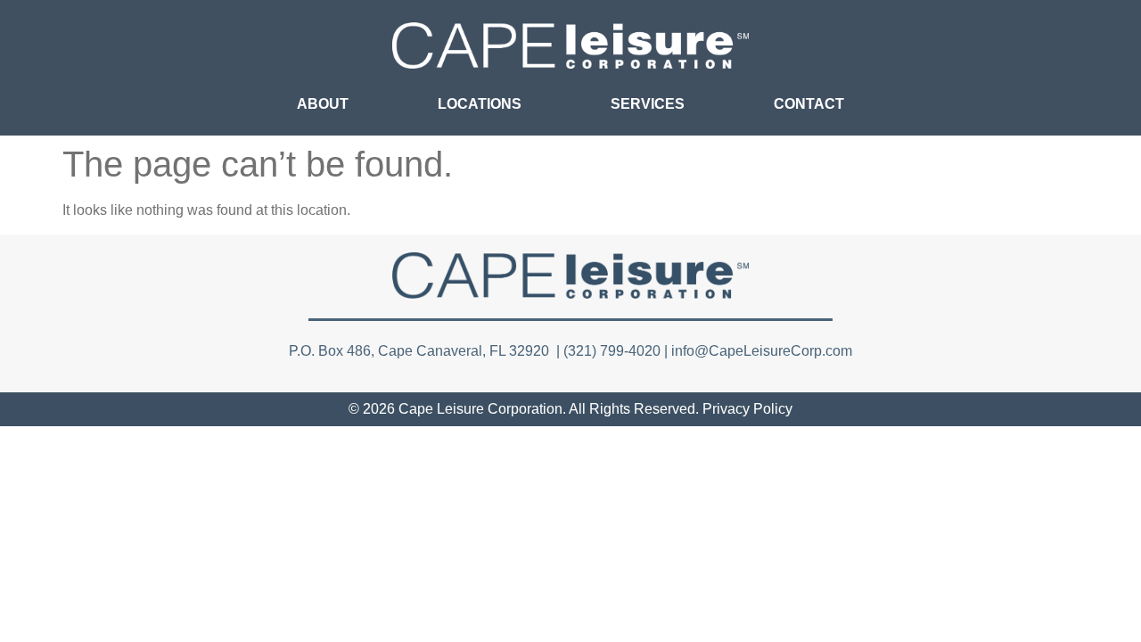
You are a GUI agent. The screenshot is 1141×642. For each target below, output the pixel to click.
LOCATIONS (479, 103)
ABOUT (323, 103)
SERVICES (648, 103)
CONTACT (809, 103)
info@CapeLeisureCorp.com (761, 350)
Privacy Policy (747, 408)
